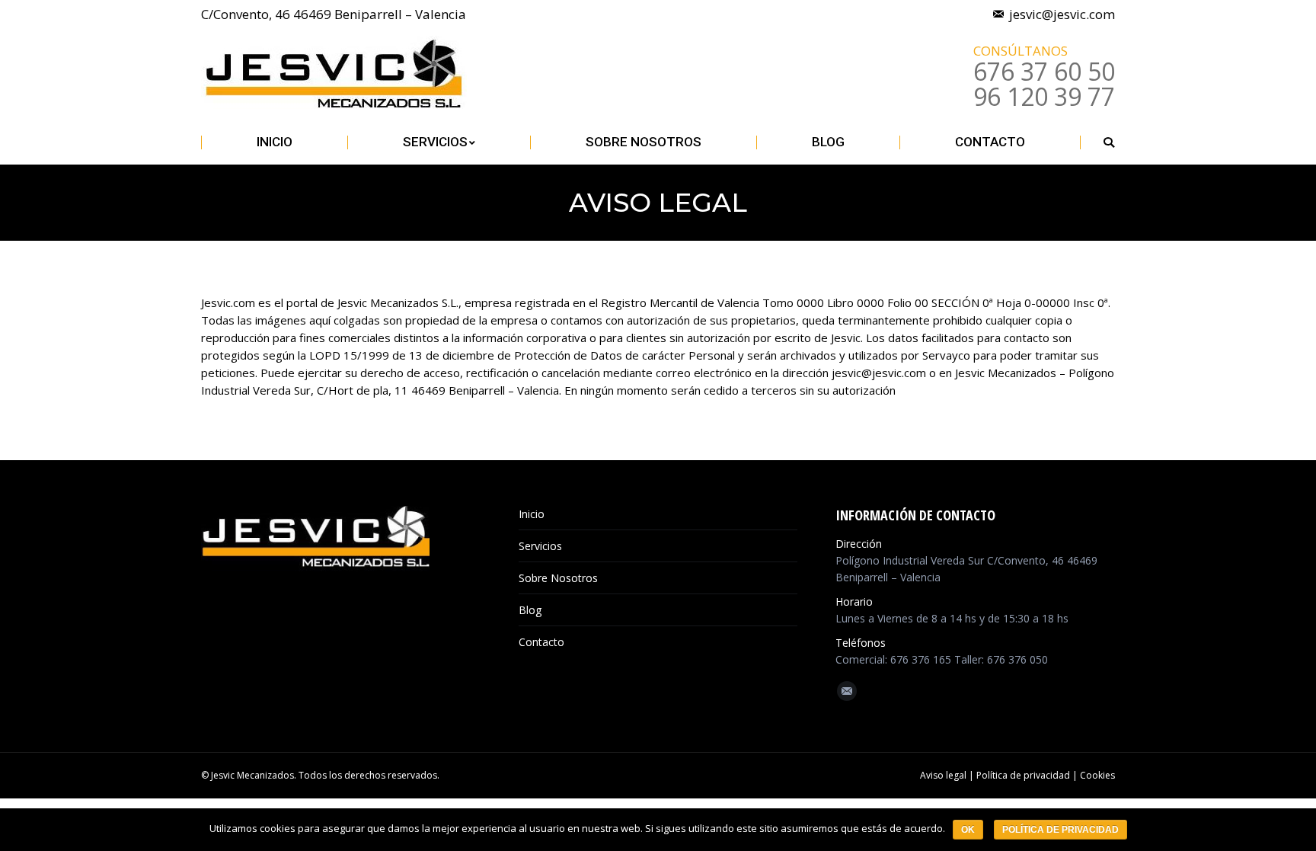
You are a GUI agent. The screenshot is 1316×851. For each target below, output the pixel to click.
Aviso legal (944, 775)
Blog (530, 610)
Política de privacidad (1023, 775)
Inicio (532, 514)
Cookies (1097, 775)
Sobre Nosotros (558, 578)
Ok (968, 829)
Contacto (541, 642)
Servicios (540, 546)
